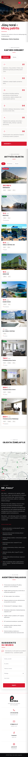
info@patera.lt (14, 724)
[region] (14, 466)
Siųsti (14, 685)
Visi (3, 163)
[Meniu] (25, 3)
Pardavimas (6, 57)
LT (19, 2)
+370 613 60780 (14, 712)
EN (22, 2)
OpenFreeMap (9, 478)
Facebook (14, 735)
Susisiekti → (8, 143)
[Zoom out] (26, 455)
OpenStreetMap (23, 478)
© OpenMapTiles (14, 478)
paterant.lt (14, 747)
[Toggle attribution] (26, 478)
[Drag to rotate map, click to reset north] (26, 457)
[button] (17, 462)
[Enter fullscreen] (26, 460)
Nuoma (14, 57)
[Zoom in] (26, 453)
